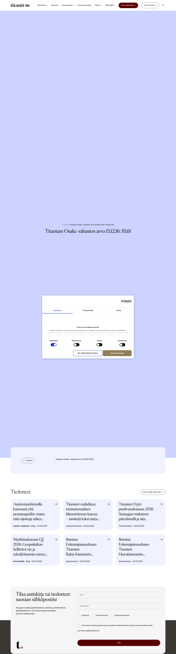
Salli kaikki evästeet (117, 353)
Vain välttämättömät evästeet (88, 353)
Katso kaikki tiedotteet (152, 492)
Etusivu (65, 225)
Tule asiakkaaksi (127, 5)
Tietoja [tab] (118, 310)
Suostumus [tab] (57, 310)
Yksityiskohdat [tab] (88, 310)
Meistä (97, 5)
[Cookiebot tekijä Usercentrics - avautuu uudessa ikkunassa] (123, 301)
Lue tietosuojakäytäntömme (88, 631)
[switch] (76, 344)
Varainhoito (41, 5)
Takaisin (29, 460)
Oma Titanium (149, 5)
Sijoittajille (109, 5)
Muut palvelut (67, 5)
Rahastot (55, 5)
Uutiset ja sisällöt (84, 5)
